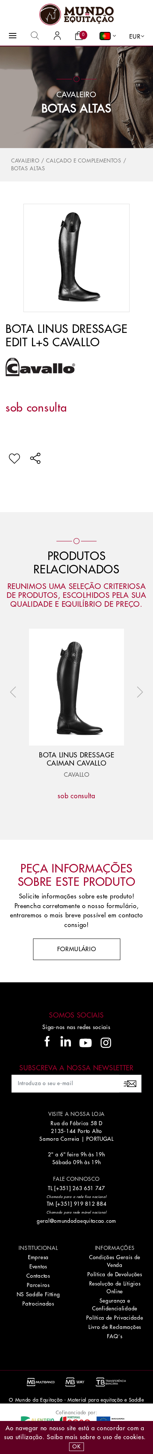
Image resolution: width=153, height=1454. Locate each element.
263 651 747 (88, 1188)
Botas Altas (76, 108)
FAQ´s (115, 1336)
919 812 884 (90, 1203)
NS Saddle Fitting (38, 1294)
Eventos (38, 1266)
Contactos (38, 1275)
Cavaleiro (25, 160)
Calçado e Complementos (83, 160)
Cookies (133, 1437)
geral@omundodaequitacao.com (76, 1221)
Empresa (38, 1257)
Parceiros (38, 1285)
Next (138, 692)
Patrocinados (38, 1303)
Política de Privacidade (114, 1317)
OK (76, 1446)
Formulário (76, 949)
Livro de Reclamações (114, 1327)
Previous (14, 692)
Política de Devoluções (114, 1274)
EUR (134, 37)
